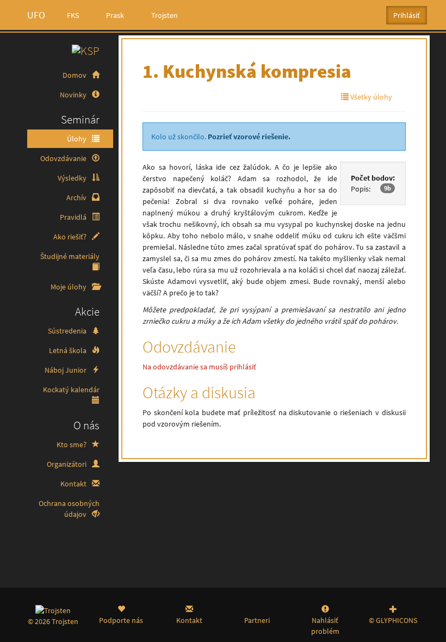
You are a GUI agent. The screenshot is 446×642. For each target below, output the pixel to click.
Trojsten (164, 15)
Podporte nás (121, 620)
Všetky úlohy (370, 97)
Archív (77, 197)
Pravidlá (74, 217)
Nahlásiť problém (325, 625)
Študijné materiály (70, 256)
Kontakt (74, 484)
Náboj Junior (66, 370)
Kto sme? (72, 444)
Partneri (257, 620)
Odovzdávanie (64, 158)
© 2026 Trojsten (53, 621)
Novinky (74, 95)
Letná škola (68, 350)
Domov (75, 75)
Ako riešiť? (70, 237)
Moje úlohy (69, 287)
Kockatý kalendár (71, 389)
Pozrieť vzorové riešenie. (249, 136)
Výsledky (73, 178)
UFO (36, 15)
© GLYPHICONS (393, 620)
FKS (73, 15)
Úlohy (77, 139)
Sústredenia (68, 331)
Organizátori (67, 464)
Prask (115, 15)
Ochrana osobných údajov (69, 508)
